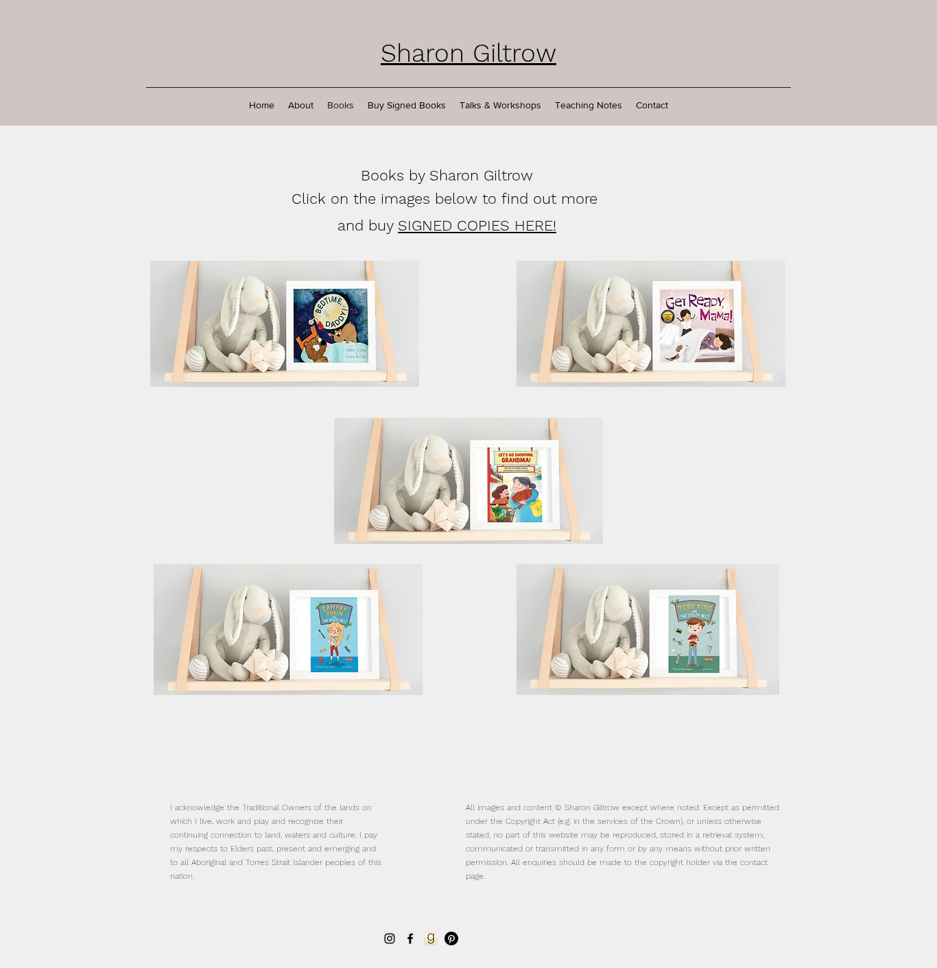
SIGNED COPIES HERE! (477, 225)
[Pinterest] (451, 938)
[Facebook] (410, 938)
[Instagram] (389, 938)
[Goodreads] (431, 938)
